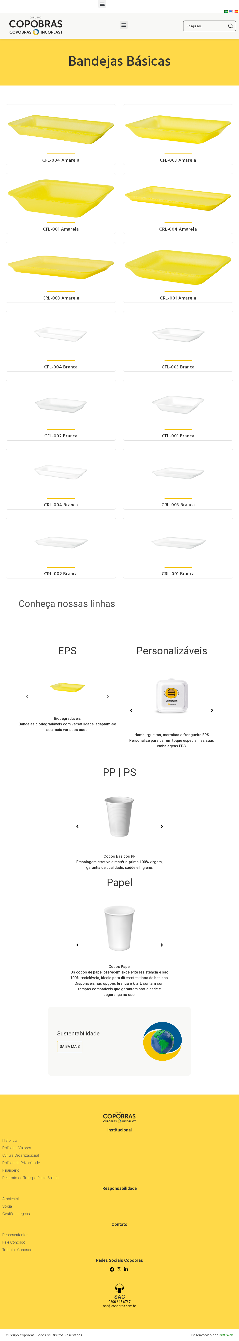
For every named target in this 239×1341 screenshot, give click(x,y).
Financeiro (10, 1170)
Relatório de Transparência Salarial (30, 1178)
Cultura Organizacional (20, 1155)
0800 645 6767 (119, 1302)
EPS (67, 651)
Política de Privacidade (21, 1163)
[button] (102, 4)
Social (7, 1206)
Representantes (15, 1235)
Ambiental (10, 1199)
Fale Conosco (13, 1242)
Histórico (9, 1140)
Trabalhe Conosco (17, 1250)
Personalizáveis (171, 651)
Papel (119, 883)
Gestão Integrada (16, 1214)
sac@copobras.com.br (119, 1306)
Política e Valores (16, 1148)
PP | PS (119, 772)
